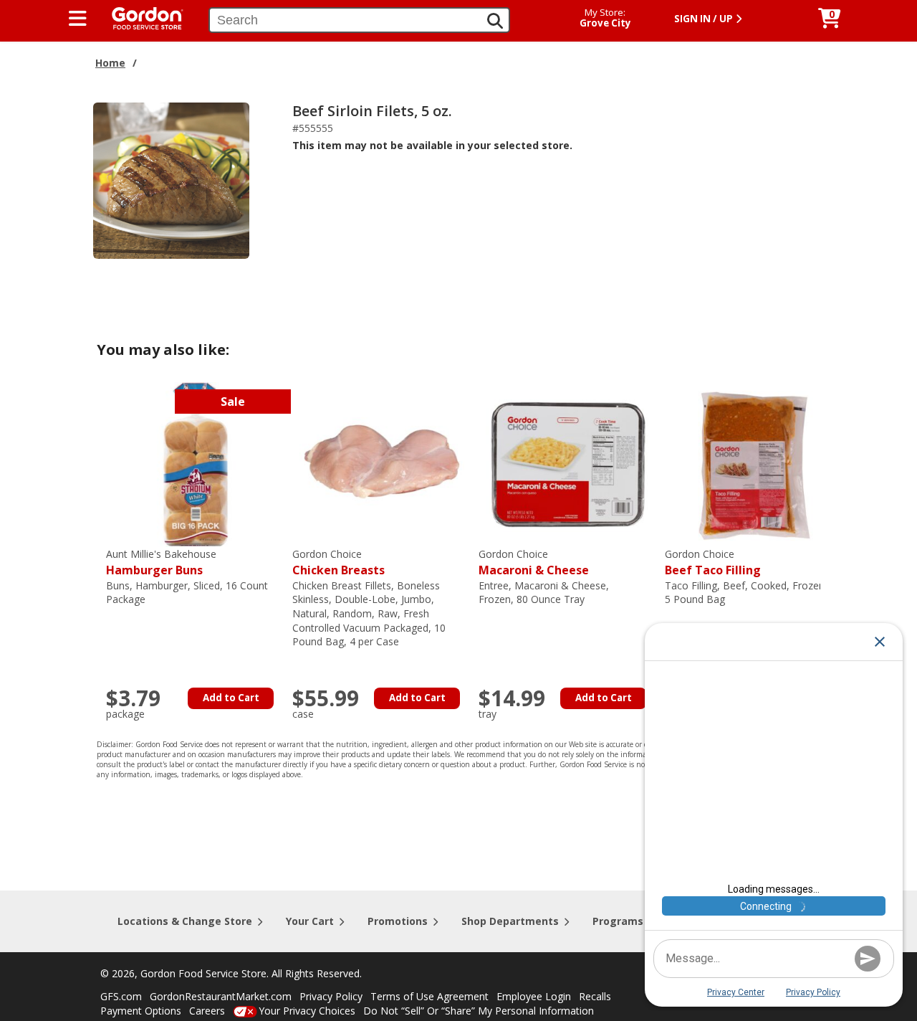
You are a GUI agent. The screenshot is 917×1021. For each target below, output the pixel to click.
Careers (207, 1010)
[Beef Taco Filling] (754, 463)
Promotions (398, 921)
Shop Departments (510, 921)
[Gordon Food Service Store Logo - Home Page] (140, 17)
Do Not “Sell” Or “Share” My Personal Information (478, 1010)
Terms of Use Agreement (429, 996)
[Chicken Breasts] (381, 463)
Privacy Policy (331, 996)
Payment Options (140, 1010)
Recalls (595, 996)
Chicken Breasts (338, 562)
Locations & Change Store (184, 921)
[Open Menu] (78, 19)
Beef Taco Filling (713, 562)
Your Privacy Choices (307, 1010)
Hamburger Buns (161, 562)
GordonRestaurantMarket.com (221, 996)
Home (110, 63)
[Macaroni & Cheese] (568, 463)
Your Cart (310, 921)
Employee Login (533, 996)
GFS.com (121, 996)
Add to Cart (231, 697)
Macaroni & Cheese (534, 562)
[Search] (495, 21)
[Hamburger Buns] (195, 463)
